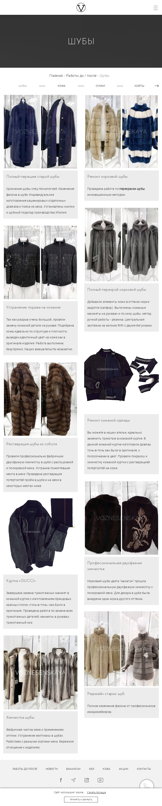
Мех (91, 768)
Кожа (61, 85)
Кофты (139, 85)
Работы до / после (81, 76)
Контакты (144, 768)
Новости (52, 768)
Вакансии (73, 768)
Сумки (100, 85)
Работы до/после (25, 768)
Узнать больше (96, 792)
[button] (154, 86)
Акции (123, 768)
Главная (56, 76)
